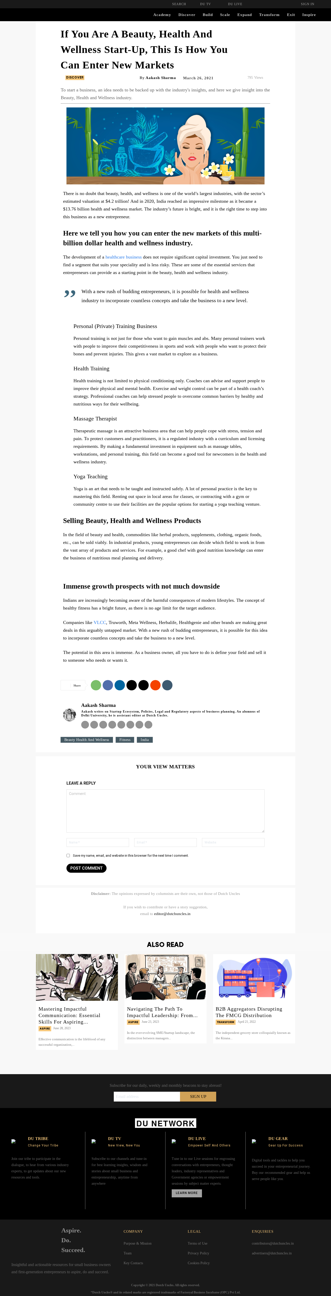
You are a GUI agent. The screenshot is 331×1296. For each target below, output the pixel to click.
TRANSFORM (225, 1022)
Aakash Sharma (161, 78)
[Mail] (112, 725)
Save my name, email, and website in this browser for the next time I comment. (131, 855)
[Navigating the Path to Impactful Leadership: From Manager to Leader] (165, 977)
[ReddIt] (155, 685)
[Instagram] (94, 725)
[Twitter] (158, 924)
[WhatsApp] (96, 685)
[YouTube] (180, 924)
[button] (179, 4)
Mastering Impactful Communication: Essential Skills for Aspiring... (70, 1015)
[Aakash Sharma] (69, 715)
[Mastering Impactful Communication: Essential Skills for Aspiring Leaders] (77, 977)
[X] (131, 685)
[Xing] (148, 725)
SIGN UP (198, 1096)
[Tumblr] (167, 685)
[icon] (257, 1192)
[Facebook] (108, 685)
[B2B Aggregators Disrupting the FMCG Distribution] (254, 977)
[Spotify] (121, 725)
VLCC (100, 622)
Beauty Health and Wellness (86, 740)
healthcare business (124, 257)
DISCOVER (75, 77)
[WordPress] (139, 725)
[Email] (143, 685)
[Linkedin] (120, 685)
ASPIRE (45, 1028)
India (145, 740)
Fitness (125, 740)
